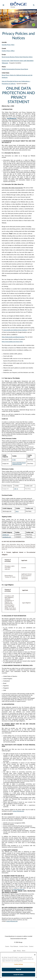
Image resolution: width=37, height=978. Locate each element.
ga (17, 488)
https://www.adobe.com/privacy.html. (12, 341)
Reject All (18, 969)
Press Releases (14, 946)
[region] (18, 965)
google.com (6, 534)
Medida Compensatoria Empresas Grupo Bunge (15, 69)
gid (15, 488)
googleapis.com (7, 537)
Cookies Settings (18, 964)
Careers (7, 946)
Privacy (19, 950)
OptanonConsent (17, 464)
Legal (14, 950)
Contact (31, 946)
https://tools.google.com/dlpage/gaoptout (13, 337)
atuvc (17, 511)
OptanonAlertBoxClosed (19, 462)
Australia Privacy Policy (8, 44)
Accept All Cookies (18, 974)
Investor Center (23, 946)
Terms (23, 950)
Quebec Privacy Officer (8, 50)
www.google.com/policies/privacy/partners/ (15, 330)
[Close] (35, 955)
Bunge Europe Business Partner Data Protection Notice (17, 57)
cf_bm (14, 459)
